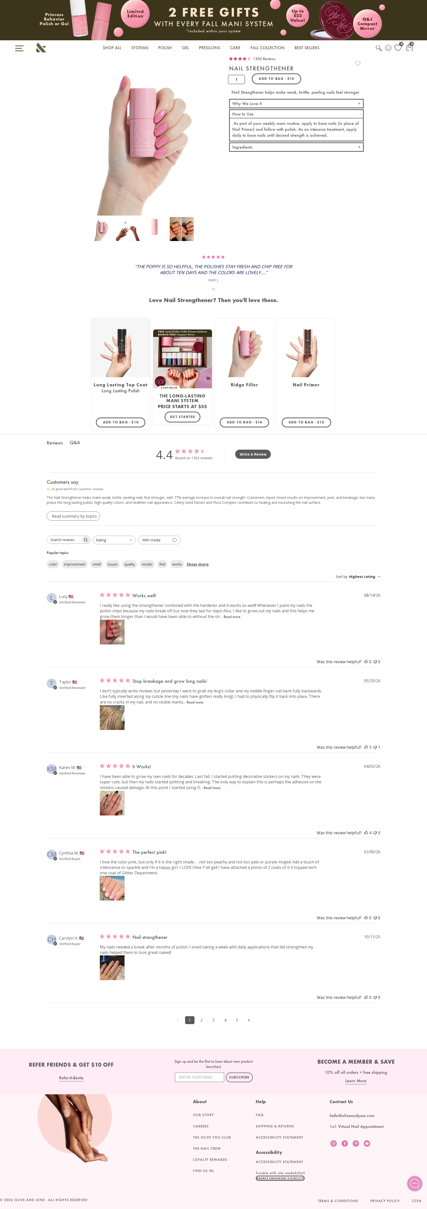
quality (130, 564)
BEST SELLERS (307, 47)
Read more (232, 616)
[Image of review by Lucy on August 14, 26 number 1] (112, 632)
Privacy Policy (385, 1201)
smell (96, 564)
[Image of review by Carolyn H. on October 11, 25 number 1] (112, 967)
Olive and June (29, 1200)
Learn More (355, 1080)
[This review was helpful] (366, 747)
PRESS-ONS (209, 47)
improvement (74, 564)
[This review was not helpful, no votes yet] (375, 661)
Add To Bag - (124, 422)
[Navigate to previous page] (178, 1020)
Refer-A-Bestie (71, 1077)
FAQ (260, 1115)
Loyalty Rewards (210, 1160)
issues (113, 564)
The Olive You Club (212, 1137)
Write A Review (253, 454)
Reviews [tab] (55, 443)
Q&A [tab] (75, 442)
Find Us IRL (203, 1171)
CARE (235, 47)
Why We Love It (247, 103)
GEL (185, 47)
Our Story (203, 1115)
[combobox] (114, 540)
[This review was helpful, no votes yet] (366, 661)
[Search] (379, 51)
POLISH (165, 47)
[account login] (388, 48)
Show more (198, 564)
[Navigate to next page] (249, 1020)
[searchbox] (64, 540)
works (177, 564)
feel (162, 564)
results (147, 564)
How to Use (243, 113)
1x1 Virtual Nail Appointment (357, 1126)
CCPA (417, 1201)
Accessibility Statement (279, 1137)
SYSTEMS (139, 47)
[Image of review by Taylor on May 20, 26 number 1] (112, 717)
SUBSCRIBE (239, 1077)
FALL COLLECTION (267, 47)
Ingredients (242, 147)
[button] (280, 1178)
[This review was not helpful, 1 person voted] (375, 747)
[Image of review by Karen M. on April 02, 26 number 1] (112, 803)
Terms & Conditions (338, 1201)
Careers (201, 1126)
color (53, 564)
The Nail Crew (207, 1148)
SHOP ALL (112, 47)
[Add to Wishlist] (358, 63)
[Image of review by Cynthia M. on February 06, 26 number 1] (112, 888)
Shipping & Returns (275, 1126)
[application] (415, 1183)
